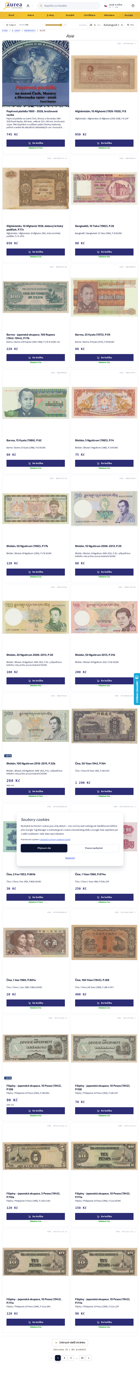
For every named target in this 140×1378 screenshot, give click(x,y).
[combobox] (71, 6)
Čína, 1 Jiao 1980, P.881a (21, 979)
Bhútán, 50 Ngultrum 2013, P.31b (95, 654)
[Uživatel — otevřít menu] (29, 6)
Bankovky (30, 30)
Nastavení (70, 858)
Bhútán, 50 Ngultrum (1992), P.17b (27, 546)
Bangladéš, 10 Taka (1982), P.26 (94, 225)
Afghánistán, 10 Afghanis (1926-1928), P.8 (100, 111)
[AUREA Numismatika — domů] (13, 6)
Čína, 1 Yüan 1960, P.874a (90, 874)
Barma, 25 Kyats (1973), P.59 (92, 334)
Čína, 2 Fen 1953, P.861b (20, 874)
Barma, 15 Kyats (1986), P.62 (23, 440)
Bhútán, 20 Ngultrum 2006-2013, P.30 (29, 654)
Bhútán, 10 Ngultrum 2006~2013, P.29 (98, 546)
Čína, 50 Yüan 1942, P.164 (90, 763)
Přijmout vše (44, 848)
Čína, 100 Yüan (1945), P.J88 (92, 979)
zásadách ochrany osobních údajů (55, 839)
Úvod (5, 30)
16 (82, 1357)
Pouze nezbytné (94, 848)
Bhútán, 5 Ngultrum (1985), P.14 (94, 440)
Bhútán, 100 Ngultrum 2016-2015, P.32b (30, 763)
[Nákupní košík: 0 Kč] (133, 6)
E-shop (16, 30)
